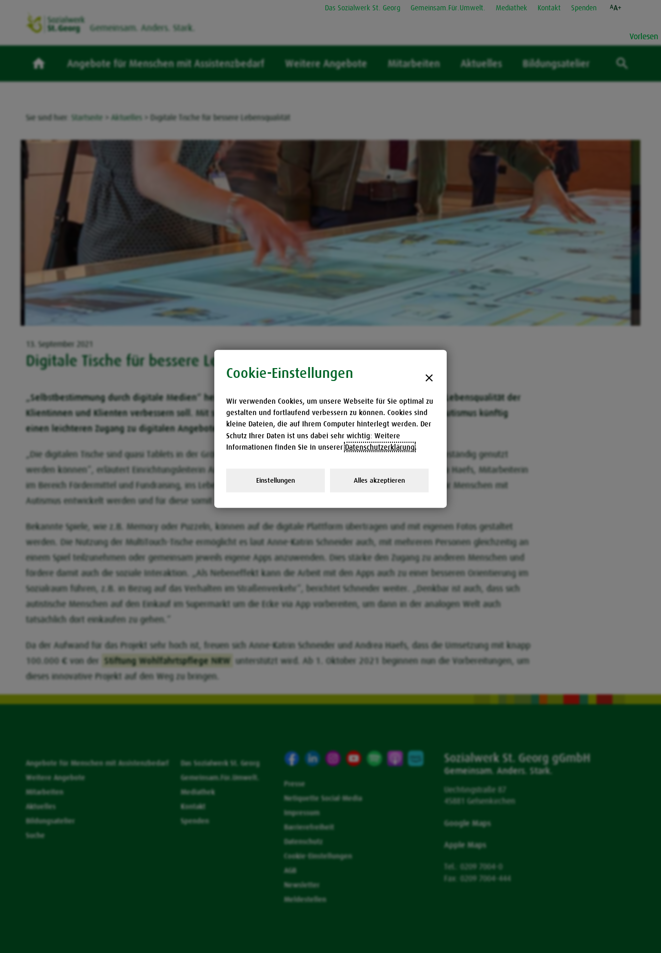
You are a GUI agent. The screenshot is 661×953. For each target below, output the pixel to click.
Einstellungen (275, 480)
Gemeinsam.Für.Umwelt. (448, 8)
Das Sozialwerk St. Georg (362, 8)
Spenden (583, 8)
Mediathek (511, 8)
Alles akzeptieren (379, 480)
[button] (616, 7)
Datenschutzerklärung (380, 447)
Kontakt (549, 8)
